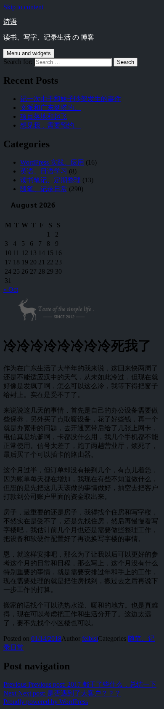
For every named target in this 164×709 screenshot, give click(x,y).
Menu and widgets (29, 53)
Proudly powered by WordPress (45, 701)
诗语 (10, 21)
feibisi (90, 638)
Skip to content (23, 7)
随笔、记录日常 (43, 188)
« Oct (10, 289)
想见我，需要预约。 (50, 125)
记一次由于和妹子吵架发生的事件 (70, 98)
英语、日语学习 (43, 171)
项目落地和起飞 (43, 116)
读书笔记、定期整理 (50, 180)
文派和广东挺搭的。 (50, 107)
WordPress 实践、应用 (52, 162)
